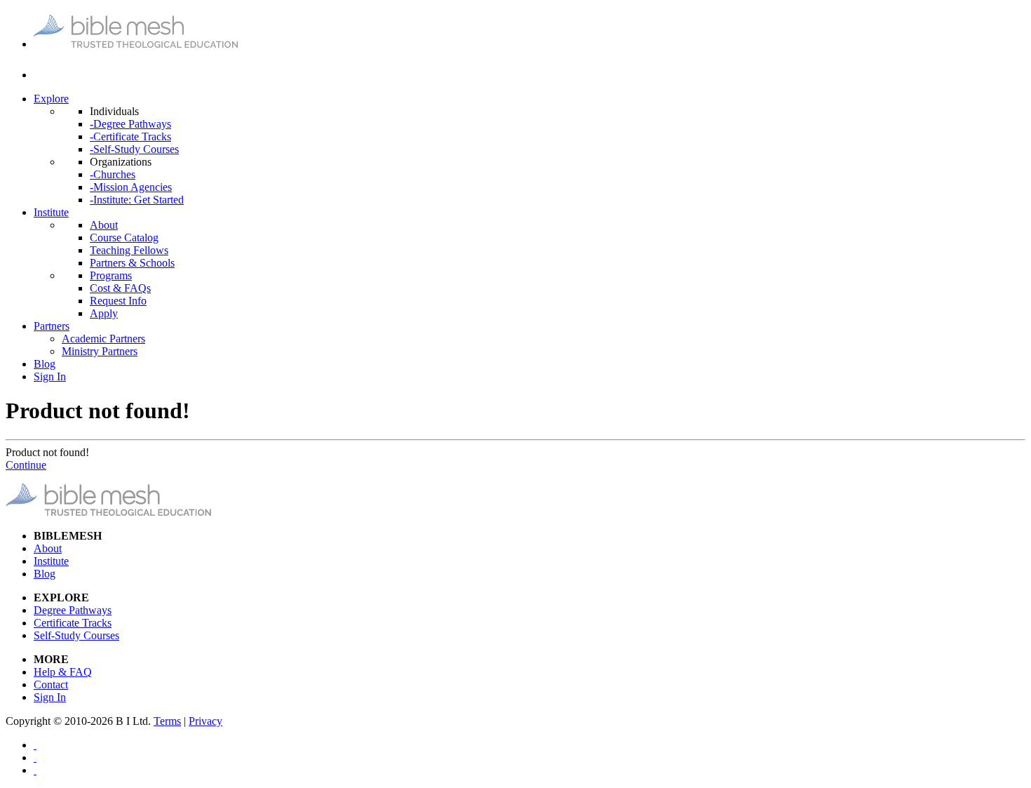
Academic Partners (103, 339)
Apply (104, 313)
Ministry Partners (99, 351)
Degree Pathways (73, 610)
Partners (51, 326)
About (104, 225)
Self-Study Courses (76, 635)
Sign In (50, 376)
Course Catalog (124, 237)
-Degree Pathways (130, 124)
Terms (167, 721)
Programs (111, 275)
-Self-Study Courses (134, 149)
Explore (51, 99)
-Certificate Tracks (130, 136)
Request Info (118, 301)
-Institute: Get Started (137, 200)
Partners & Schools (132, 263)
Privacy (205, 721)
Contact (51, 684)
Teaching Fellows (129, 250)
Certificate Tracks (73, 623)
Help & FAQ (63, 672)
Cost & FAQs (120, 288)
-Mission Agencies (131, 187)
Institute (51, 212)
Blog (44, 364)
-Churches (112, 174)
